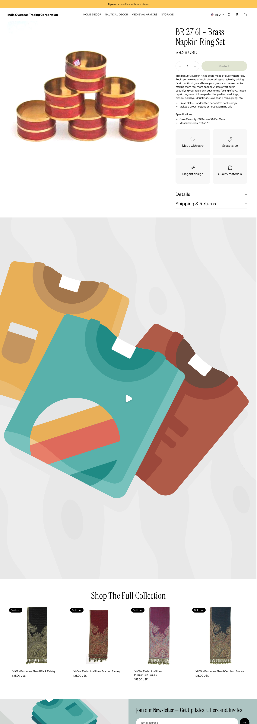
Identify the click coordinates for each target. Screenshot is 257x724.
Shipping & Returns (196, 203)
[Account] (237, 15)
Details (183, 194)
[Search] (229, 15)
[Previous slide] (74, 635)
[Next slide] (121, 635)
